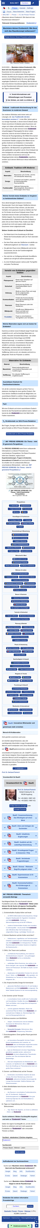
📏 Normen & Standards (26, 695)
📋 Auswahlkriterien (26, 551)
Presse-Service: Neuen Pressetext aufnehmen (20, 37)
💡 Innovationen (27, 508)
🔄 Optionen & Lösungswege (20, 538)
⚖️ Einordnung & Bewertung (13, 547)
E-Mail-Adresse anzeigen (18, 806)
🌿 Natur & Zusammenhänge (26, 669)
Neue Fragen (30, 12)
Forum (9, 12)
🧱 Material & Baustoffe (20, 604)
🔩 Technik (20, 526)
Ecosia (7, 1175)
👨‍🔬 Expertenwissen (25, 505)
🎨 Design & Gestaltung (20, 590)
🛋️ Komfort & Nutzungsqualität (20, 580)
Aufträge (30, 8)
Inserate (22, 8)
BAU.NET (14, 3)
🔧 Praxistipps (27, 520)
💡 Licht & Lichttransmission (20, 701)
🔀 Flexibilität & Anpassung (13, 633)
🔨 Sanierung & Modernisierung (20, 598)
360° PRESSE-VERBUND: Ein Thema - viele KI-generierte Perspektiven (17, 467)
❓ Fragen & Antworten (14, 508)
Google (7, 1171)
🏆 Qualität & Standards (13, 523)
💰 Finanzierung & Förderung (20, 562)
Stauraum (24, 245)
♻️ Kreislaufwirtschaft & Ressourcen (20, 666)
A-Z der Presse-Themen (27, 14)
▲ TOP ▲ (37, 1221)
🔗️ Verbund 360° (14, 505)
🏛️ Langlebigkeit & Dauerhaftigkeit (20, 607)
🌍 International (28, 713)
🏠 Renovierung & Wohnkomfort (20, 601)
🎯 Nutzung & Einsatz (26, 630)
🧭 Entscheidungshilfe (28, 547)
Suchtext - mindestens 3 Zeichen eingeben (17, 1137)
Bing (14, 1171)
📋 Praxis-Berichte (12, 709)
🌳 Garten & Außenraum (11, 576)
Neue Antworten (18, 12)
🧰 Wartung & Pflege (28, 633)
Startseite (7, 1211)
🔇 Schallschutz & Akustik (20, 698)
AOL (21, 1171)
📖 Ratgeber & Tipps (15, 677)
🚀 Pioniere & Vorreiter (28, 691)
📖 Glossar (16, 512)
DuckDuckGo (30, 1171)
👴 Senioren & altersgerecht (28, 586)
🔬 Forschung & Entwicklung (20, 688)
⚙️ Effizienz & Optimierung (27, 565)
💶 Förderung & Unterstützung (20, 636)
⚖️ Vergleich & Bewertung (20, 541)
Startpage (23, 1175)
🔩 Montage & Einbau (20, 654)
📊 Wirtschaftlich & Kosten (20, 559)
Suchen (30, 1206)
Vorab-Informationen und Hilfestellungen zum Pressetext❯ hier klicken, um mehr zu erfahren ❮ (20, 97)
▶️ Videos (24, 512)
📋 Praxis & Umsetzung (13, 648)
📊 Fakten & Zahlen (13, 680)
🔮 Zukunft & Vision (13, 695)
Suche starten (20, 1152)
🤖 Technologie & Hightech (13, 691)
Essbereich (31, 23)
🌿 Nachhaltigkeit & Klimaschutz (20, 662)
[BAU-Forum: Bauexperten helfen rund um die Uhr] (4, 11)
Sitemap (27, 1211)
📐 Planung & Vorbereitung (13, 627)
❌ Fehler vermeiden (28, 651)
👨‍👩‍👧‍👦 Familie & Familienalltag (11, 586)
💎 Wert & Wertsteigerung (12, 565)
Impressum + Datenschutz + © (20, 1219)
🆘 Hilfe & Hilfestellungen (13, 651)
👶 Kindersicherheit (30, 583)
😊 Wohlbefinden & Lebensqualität (13, 583)
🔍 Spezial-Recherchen (26, 709)
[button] (20, 768)
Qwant (15, 1175)
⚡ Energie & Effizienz (11, 615)
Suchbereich (6, 1145)
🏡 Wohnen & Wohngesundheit (20, 573)
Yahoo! (32, 1175)
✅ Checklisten (26, 677)
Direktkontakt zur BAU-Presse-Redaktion (20, 434)
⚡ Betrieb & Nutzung (28, 627)
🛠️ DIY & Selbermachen (27, 648)
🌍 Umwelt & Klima (11, 669)
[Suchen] (33, 3)
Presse (15, 8)
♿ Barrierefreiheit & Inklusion (27, 576)
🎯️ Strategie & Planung (27, 523)
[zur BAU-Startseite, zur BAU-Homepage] (4, 8)
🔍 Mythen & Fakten (14, 551)
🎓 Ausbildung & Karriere (14, 713)
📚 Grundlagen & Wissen (15, 520)
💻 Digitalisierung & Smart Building (20, 619)
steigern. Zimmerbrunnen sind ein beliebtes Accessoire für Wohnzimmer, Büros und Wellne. (19, 1024)
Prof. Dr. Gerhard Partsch (11, 772)
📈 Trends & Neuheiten (26, 680)
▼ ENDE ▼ (37, 1225)
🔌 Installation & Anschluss (20, 640)
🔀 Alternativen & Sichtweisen (20, 534)
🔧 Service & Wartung (13, 630)
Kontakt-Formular (20, 809)
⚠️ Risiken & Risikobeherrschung (20, 544)
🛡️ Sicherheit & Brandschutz (27, 615)
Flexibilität (8, 317)
